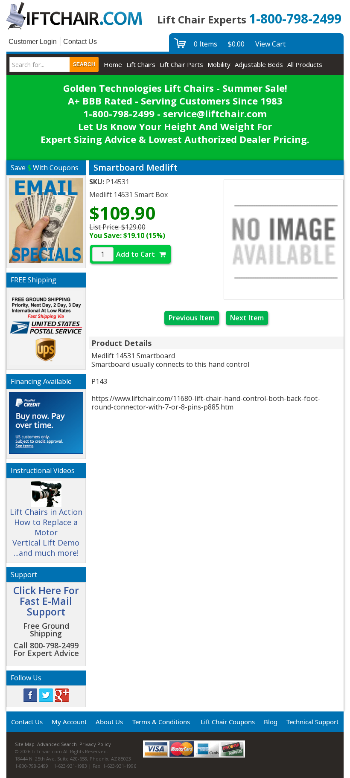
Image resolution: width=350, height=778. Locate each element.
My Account (69, 721)
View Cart (270, 44)
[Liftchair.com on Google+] (62, 694)
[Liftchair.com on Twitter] (46, 694)
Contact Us (80, 41)
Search (84, 64)
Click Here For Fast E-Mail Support (46, 601)
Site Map (25, 744)
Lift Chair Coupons (228, 721)
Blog (270, 721)
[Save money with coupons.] (46, 219)
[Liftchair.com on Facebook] (30, 694)
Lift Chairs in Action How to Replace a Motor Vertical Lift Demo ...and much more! (46, 532)
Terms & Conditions (161, 721)
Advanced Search (57, 744)
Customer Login (33, 41)
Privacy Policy (95, 744)
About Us (109, 721)
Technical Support (312, 721)
